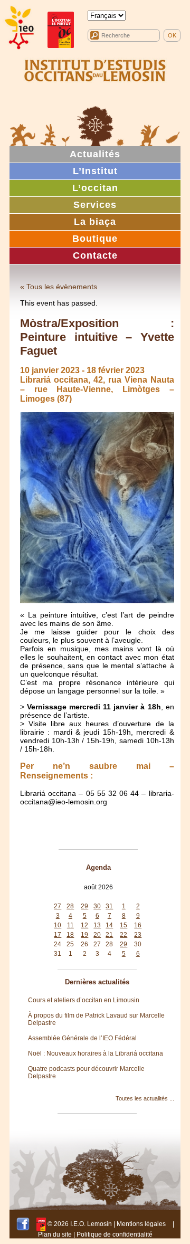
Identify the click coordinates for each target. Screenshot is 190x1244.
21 (109, 934)
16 (137, 925)
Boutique (95, 238)
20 (97, 934)
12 (84, 925)
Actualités (95, 154)
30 (97, 906)
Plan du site (55, 1234)
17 (57, 934)
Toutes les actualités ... (145, 1098)
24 (57, 944)
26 (84, 944)
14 (109, 925)
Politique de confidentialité (115, 1234)
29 (84, 906)
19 (84, 934)
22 (123, 934)
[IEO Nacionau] (95, 69)
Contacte (95, 255)
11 (70, 925)
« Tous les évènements (58, 286)
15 (123, 925)
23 (137, 934)
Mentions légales (141, 1224)
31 (109, 906)
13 (97, 925)
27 (57, 906)
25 (70, 944)
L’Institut (95, 171)
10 (57, 925)
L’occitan (95, 188)
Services (95, 205)
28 (70, 906)
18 (70, 934)
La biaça (95, 221)
